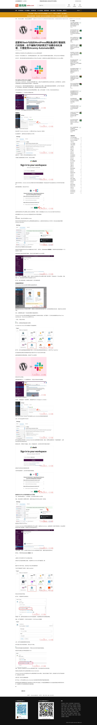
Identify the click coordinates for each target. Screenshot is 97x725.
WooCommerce (77, 703)
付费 (71, 706)
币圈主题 (72, 165)
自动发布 (71, 713)
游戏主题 (72, 175)
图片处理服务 (72, 160)
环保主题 (72, 177)
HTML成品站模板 (73, 137)
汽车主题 (72, 174)
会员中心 (69, 6)
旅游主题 (72, 171)
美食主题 (72, 187)
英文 (79, 713)
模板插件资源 (72, 172)
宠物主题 (72, 163)
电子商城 (74, 711)
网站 (65, 713)
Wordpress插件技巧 (28, 18)
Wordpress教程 (21, 18)
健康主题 (72, 149)
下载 (62, 706)
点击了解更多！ (64, 13)
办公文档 (79, 706)
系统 (77, 711)
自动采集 (75, 713)
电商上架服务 (72, 178)
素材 (62, 713)
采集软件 (67, 716)
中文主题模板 (72, 143)
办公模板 (72, 150)
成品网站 (71, 708)
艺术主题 (72, 188)
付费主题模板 (72, 144)
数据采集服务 (72, 168)
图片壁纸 (72, 159)
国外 (65, 708)
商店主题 (72, 157)
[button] (79, 10)
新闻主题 (72, 169)
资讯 (73, 714)
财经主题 (72, 193)
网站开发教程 (72, 184)
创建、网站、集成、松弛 (47, 695)
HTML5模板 (71, 703)
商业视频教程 (72, 155)
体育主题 (72, 147)
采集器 (79, 714)
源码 (66, 711)
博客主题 (72, 152)
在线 (68, 708)
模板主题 (63, 711)
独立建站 (70, 711)
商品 (62, 708)
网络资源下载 (72, 185)
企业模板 (72, 146)
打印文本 (75, 708)
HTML (67, 703)
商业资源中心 (72, 156)
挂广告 (79, 708)
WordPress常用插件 (74, 140)
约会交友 (72, 182)
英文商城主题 (72, 190)
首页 (16, 18)
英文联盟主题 (72, 191)
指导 (53, 695)
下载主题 (72, 141)
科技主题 (72, 181)
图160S (23, 691)
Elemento (63, 703)
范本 (66, 714)
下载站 (65, 706)
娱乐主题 (72, 162)
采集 (76, 714)
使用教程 (74, 6)
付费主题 (74, 706)
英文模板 (63, 714)
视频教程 (70, 714)
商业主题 (72, 153)
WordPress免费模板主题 (74, 138)
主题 (68, 706)
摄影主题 (72, 166)
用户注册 (79, 6)
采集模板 (63, 716)
